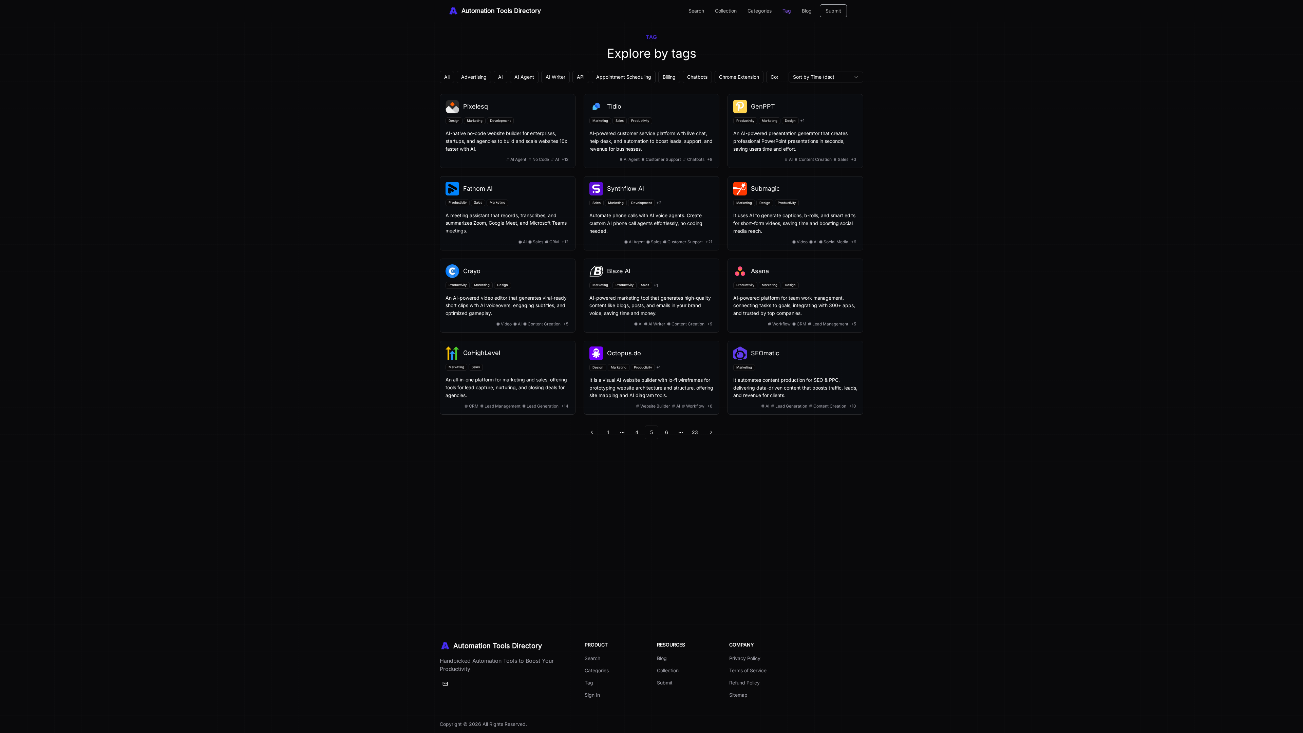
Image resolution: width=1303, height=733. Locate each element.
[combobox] (826, 77)
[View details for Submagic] (795, 213)
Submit (833, 11)
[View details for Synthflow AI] (651, 213)
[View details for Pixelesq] (507, 131)
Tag (786, 11)
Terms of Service (748, 670)
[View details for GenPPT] (795, 131)
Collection (726, 11)
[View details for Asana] (795, 295)
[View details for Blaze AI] (651, 295)
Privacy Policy (744, 658)
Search (696, 11)
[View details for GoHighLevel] (507, 377)
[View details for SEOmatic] (795, 377)
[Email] (445, 683)
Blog (807, 11)
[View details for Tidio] (651, 131)
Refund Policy (744, 682)
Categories (760, 11)
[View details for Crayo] (507, 295)
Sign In (592, 695)
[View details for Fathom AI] (507, 213)
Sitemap (738, 695)
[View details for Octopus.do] (651, 377)
